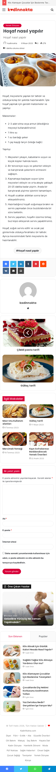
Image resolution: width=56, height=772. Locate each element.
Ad (4, 518)
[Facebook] (6, 264)
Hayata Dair (44, 740)
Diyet (8, 735)
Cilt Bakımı (11, 740)
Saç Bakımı (32, 740)
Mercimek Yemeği (12, 448)
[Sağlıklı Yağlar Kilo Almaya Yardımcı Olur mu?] (11, 664)
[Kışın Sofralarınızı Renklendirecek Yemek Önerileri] (41, 439)
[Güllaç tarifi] (41, 411)
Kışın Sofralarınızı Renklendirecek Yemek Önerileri (39, 451)
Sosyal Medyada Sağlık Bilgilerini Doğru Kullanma (24, 620)
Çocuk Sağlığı (13, 755)
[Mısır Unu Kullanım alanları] (14, 411)
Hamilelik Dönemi (32, 745)
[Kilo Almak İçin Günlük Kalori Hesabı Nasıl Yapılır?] (11, 650)
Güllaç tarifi (36, 420)
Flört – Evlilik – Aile (22, 735)
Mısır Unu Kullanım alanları (12, 422)
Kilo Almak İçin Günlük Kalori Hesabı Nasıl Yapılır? (38, 648)
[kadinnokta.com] (20, 9)
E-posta (7, 530)
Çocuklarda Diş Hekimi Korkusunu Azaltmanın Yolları (35, 691)
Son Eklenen (15, 636)
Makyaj (21, 740)
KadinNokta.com (28, 730)
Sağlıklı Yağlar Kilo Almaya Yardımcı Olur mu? (37, 661)
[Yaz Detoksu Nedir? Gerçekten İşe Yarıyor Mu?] (11, 706)
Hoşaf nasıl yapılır (28, 250)
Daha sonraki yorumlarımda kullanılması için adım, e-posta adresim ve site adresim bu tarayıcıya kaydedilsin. (26, 558)
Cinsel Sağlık (43, 750)
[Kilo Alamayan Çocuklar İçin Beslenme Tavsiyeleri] (11, 678)
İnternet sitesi (9, 542)
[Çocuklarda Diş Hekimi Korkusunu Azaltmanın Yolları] (11, 692)
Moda (45, 745)
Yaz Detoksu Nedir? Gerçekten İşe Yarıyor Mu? (37, 704)
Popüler (43, 636)
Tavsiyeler (27, 755)
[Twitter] (13, 264)
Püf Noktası (12, 750)
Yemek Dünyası (12, 25)
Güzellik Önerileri (41, 735)
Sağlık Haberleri (27, 750)
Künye (28, 760)
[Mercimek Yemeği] (14, 439)
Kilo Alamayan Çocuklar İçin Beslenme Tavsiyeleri (31, 2)
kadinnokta (12, 43)
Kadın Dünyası (15, 745)
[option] (28, 609)
